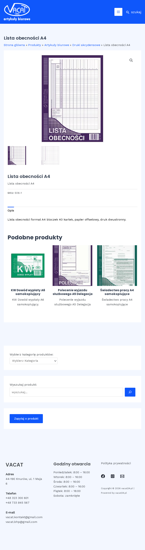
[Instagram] (113, 476)
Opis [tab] (11, 210)
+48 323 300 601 (17, 498)
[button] (133, 12)
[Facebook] (103, 476)
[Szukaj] (130, 392)
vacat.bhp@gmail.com (21, 522)
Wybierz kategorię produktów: (31, 354)
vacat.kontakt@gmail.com (24, 517)
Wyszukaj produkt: (23, 384)
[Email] (122, 476)
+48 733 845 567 (17, 502)
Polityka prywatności (116, 463)
